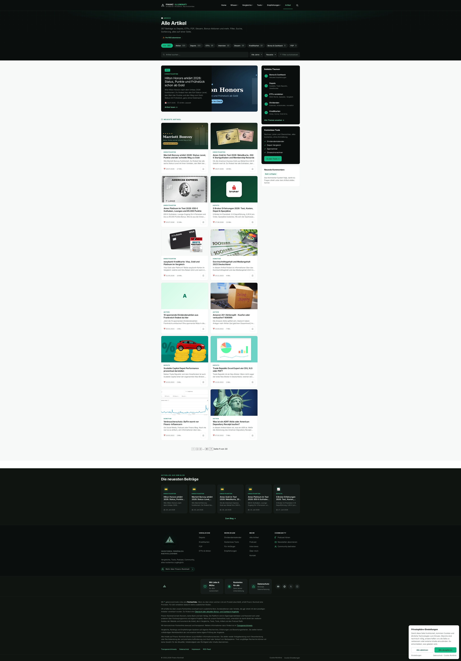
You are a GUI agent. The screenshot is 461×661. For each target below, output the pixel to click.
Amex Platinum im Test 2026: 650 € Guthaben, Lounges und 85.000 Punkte (182, 209)
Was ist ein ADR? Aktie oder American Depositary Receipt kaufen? (231, 422)
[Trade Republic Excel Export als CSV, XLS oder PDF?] (234, 349)
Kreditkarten (255, 46)
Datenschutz (184, 649)
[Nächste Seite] (211, 449)
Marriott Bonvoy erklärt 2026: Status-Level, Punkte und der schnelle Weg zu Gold (185, 156)
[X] (291, 586)
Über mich (253, 551)
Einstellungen (416, 655)
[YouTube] (278, 586)
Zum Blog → (230, 518)
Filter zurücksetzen (290, 55)
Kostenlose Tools (231, 542)
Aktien (180, 46)
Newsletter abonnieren (287, 542)
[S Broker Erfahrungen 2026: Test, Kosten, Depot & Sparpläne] (234, 189)
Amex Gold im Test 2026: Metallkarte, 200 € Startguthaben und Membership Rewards (233, 156)
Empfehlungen (274, 5)
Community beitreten (287, 546)
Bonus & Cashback (276, 46)
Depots (195, 46)
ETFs (209, 46)
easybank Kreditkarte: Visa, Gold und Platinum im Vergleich (182, 263)
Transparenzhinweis (244, 625)
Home (223, 5)
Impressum (196, 649)
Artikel (288, 5)
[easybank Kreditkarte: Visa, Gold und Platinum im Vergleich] (184, 242)
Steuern (239, 46)
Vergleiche (247, 5)
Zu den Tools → (273, 159)
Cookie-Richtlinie (276, 658)
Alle (166, 46)
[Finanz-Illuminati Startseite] (179, 586)
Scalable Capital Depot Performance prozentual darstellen (181, 369)
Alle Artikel (254, 537)
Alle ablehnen (422, 650)
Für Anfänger (229, 546)
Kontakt (252, 555)
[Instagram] (297, 586)
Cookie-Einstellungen (292, 658)
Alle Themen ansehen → (274, 120)
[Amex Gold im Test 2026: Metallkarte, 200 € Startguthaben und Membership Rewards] (234, 136)
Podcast (252, 542)
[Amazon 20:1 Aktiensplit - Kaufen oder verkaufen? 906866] (234, 296)
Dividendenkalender (232, 537)
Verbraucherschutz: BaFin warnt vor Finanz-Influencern (181, 422)
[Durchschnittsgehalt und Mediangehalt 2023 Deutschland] (234, 242)
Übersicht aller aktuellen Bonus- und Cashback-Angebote (217, 612)
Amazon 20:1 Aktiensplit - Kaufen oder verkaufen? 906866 (231, 316)
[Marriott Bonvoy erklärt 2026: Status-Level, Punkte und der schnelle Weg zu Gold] (184, 136)
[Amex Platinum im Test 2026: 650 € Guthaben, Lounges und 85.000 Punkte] (184, 189)
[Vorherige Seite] (193, 449)
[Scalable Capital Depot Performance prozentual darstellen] (184, 349)
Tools (260, 5)
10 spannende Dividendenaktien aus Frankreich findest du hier (181, 316)
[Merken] (203, 169)
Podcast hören (284, 537)
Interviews (253, 546)
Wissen (234, 5)
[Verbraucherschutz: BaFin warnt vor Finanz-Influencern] (184, 402)
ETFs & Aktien (205, 551)
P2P (293, 46)
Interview (223, 46)
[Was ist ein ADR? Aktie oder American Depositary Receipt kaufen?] (234, 402)
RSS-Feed (207, 649)
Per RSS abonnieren (173, 38)
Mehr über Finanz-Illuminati (177, 569)
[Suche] (297, 5)
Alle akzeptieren (445, 650)
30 (207, 449)
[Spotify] (284, 586)
